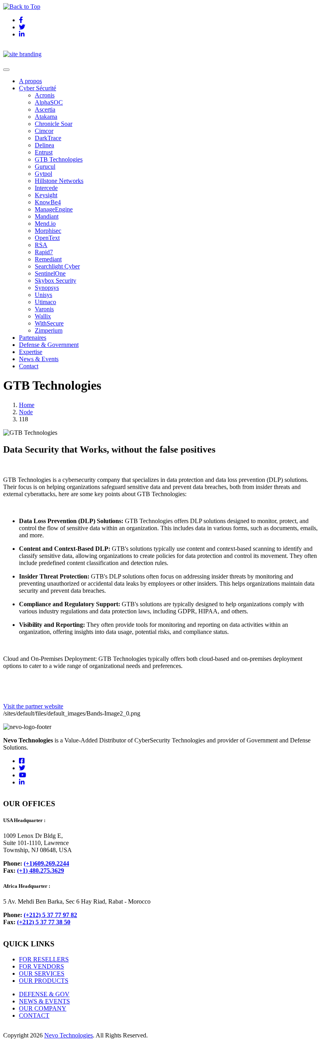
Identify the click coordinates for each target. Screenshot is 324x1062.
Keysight (46, 195)
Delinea (44, 145)
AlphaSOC (49, 102)
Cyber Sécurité (37, 88)
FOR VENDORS (41, 966)
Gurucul (45, 166)
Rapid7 (44, 252)
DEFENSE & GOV (44, 994)
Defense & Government (49, 344)
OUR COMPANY (42, 1008)
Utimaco (45, 302)
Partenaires (32, 337)
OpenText (47, 237)
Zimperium (48, 330)
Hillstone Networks (59, 180)
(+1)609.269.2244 (46, 863)
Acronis (45, 95)
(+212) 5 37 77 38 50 (43, 922)
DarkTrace (48, 138)
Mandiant (46, 216)
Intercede (46, 188)
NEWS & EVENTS (44, 1001)
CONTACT (34, 1015)
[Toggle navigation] (6, 70)
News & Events (38, 359)
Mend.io (45, 223)
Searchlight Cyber (57, 266)
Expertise (30, 351)
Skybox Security (55, 280)
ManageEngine (54, 209)
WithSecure (49, 323)
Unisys (43, 294)
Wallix (43, 316)
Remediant (48, 259)
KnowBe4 (48, 202)
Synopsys (47, 287)
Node (26, 412)
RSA (41, 245)
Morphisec (48, 230)
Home (26, 405)
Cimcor (44, 131)
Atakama (46, 116)
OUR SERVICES (41, 973)
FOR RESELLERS (44, 959)
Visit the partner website (33, 706)
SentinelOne (50, 273)
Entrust (44, 152)
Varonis (44, 309)
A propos (30, 81)
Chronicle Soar (53, 123)
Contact (28, 366)
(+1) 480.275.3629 (40, 870)
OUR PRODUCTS (43, 980)
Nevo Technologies (68, 1035)
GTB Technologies (59, 159)
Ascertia (45, 109)
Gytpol (43, 173)
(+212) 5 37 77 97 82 (50, 915)
